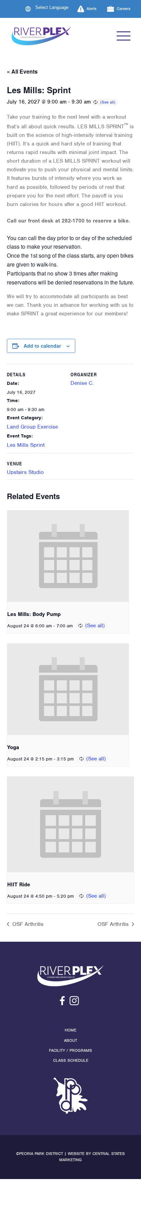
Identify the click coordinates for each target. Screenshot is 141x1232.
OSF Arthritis (27, 924)
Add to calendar (42, 345)
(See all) (107, 102)
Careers (123, 8)
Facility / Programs (70, 1050)
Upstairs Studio (25, 472)
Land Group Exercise (32, 426)
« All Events (22, 71)
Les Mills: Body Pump (34, 614)
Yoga (13, 747)
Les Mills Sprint (25, 445)
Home (70, 1030)
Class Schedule (70, 1060)
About (70, 1040)
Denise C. (82, 383)
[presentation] (68, 556)
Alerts (92, 8)
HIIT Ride (18, 884)
